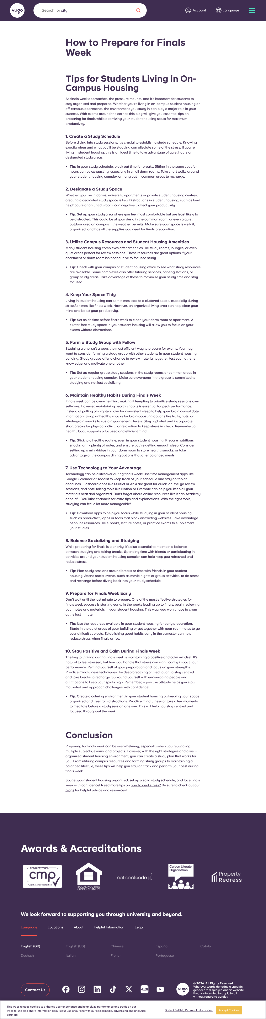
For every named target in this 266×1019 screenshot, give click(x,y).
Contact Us (35, 990)
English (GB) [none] (30, 946)
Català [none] (205, 946)
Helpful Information (109, 927)
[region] (133, 1010)
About (78, 927)
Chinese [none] (117, 946)
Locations (55, 927)
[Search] (138, 10)
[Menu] (252, 10)
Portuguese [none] (164, 956)
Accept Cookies (229, 1010)
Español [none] (161, 946)
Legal (139, 927)
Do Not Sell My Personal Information (189, 1010)
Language (29, 927)
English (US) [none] (75, 946)
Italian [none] (71, 956)
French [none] (116, 956)
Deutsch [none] (27, 956)
